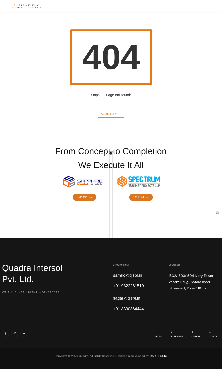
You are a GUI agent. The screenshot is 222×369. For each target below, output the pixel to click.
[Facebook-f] (5, 333)
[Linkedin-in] (23, 333)
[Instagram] (14, 333)
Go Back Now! (109, 113)
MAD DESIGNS (159, 356)
